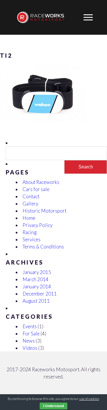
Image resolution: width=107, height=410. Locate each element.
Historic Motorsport (44, 211)
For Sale (31, 334)
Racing (30, 232)
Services (32, 239)
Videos (30, 348)
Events (30, 326)
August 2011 (36, 301)
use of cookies (89, 399)
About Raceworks (41, 182)
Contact (31, 196)
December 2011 (40, 294)
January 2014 (37, 286)
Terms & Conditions (43, 247)
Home (29, 218)
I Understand (53, 406)
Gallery (30, 204)
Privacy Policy (38, 225)
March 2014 (36, 279)
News (29, 341)
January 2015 (37, 272)
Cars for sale (36, 189)
